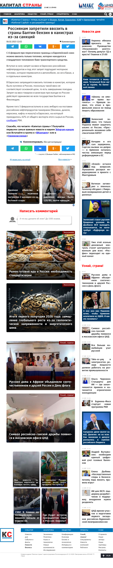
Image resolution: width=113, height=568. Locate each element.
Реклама (102, 548)
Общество (32, 14)
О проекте (103, 534)
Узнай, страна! (47, 14)
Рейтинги (84, 548)
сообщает (12, 120)
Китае (61, 20)
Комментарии (68, 42)
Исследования (49, 550)
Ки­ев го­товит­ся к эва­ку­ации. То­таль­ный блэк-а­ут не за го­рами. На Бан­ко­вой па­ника (96, 83)
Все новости (64, 160)
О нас (74, 14)
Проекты (84, 530)
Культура (65, 537)
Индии (53, 20)
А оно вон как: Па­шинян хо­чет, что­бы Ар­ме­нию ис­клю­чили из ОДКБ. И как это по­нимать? (96, 315)
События (29, 530)
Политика (47, 537)
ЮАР (79, 20)
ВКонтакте (42, 133)
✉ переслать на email (20, 160)
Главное (7, 14)
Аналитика (19, 14)
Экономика (68, 232)
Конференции (67, 534)
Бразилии (70, 20)
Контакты (102, 550)
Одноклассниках (17, 136)
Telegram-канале (64, 129)
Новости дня (91, 31)
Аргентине (89, 20)
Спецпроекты (63, 14)
